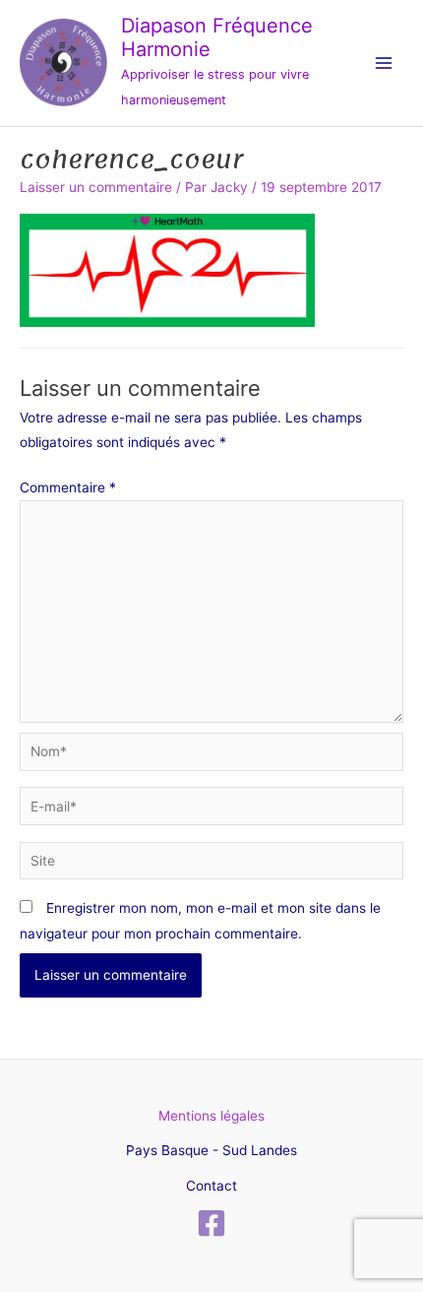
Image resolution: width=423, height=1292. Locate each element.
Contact (211, 1186)
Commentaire (68, 487)
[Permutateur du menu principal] (384, 63)
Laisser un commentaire (96, 187)
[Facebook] (211, 1223)
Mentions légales (211, 1116)
